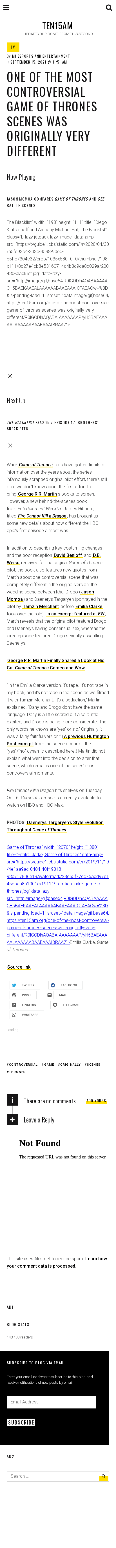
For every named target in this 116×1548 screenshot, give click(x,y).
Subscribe (21, 1422)
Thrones (17, 1072)
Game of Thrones (36, 464)
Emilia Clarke (88, 606)
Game (49, 1064)
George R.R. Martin (37, 494)
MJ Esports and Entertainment (41, 56)
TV (13, 47)
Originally (70, 1064)
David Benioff (68, 555)
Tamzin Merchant (41, 606)
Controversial (23, 1064)
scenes (94, 1064)
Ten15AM (57, 25)
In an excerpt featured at (75, 613)
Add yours (96, 1100)
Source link (18, 967)
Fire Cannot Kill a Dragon (42, 516)
